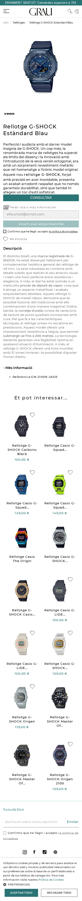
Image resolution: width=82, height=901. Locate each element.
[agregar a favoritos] (32, 415)
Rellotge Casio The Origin (22, 559)
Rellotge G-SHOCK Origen (22, 719)
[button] (41, 884)
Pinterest (55, 852)
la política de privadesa (63, 231)
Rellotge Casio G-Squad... (59, 447)
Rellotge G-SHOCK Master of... (60, 721)
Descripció (12, 248)
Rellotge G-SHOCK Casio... (22, 612)
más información (43, 207)
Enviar (73, 822)
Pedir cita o (19, 207)
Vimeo (44, 852)
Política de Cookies (51, 879)
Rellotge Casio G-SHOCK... (59, 559)
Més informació (18, 368)
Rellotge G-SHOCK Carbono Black (22, 449)
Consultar (41, 198)
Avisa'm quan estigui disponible (41, 224)
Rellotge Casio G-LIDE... (59, 612)
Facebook (34, 852)
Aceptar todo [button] (21, 892)
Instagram (25, 852)
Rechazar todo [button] (59, 892)
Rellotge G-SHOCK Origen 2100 (60, 779)
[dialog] (41, 879)
